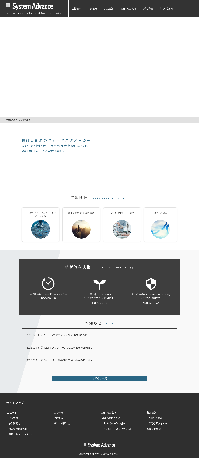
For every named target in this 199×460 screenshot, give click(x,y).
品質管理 (92, 8)
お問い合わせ (167, 8)
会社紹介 (76, 8)
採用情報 (148, 8)
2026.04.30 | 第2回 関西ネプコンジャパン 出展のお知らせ (58, 335)
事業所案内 (14, 423)
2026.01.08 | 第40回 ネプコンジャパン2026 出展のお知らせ (59, 347)
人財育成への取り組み (113, 423)
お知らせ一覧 (99, 378)
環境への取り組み (111, 418)
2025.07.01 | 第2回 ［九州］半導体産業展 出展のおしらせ (59, 360)
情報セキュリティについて (22, 434)
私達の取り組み (128, 8)
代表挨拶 (13, 418)
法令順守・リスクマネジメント (118, 428)
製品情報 (108, 8)
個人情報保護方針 (18, 428)
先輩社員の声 (155, 418)
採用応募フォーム (157, 423)
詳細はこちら (99, 302)
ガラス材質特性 (62, 423)
